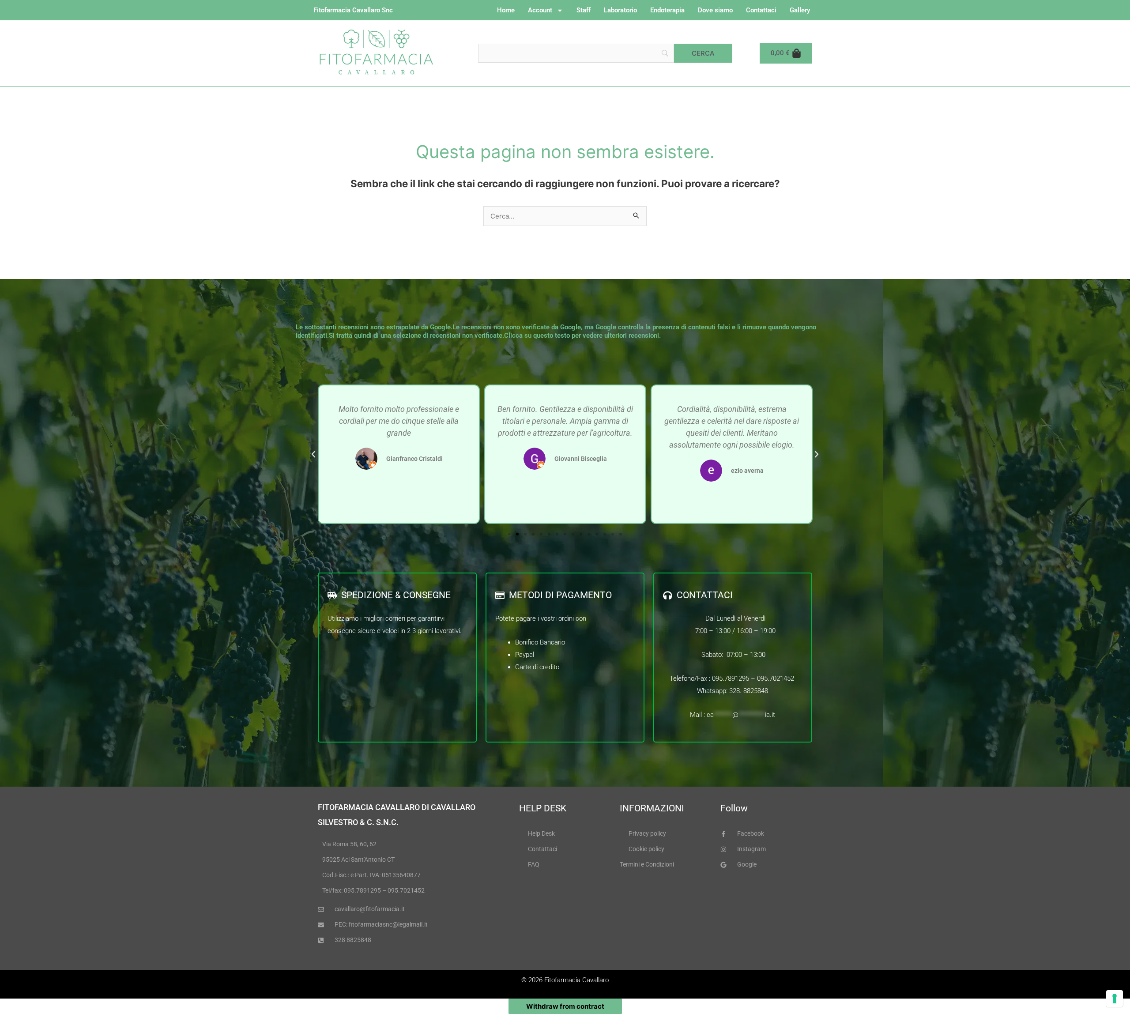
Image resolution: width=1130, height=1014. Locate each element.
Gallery (800, 10)
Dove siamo (715, 10)
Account (540, 10)
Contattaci (761, 10)
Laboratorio (620, 10)
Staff (583, 10)
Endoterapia (667, 10)
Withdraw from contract (565, 1006)
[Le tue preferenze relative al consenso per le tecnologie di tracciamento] (1114, 998)
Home (506, 10)
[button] (313, 454)
